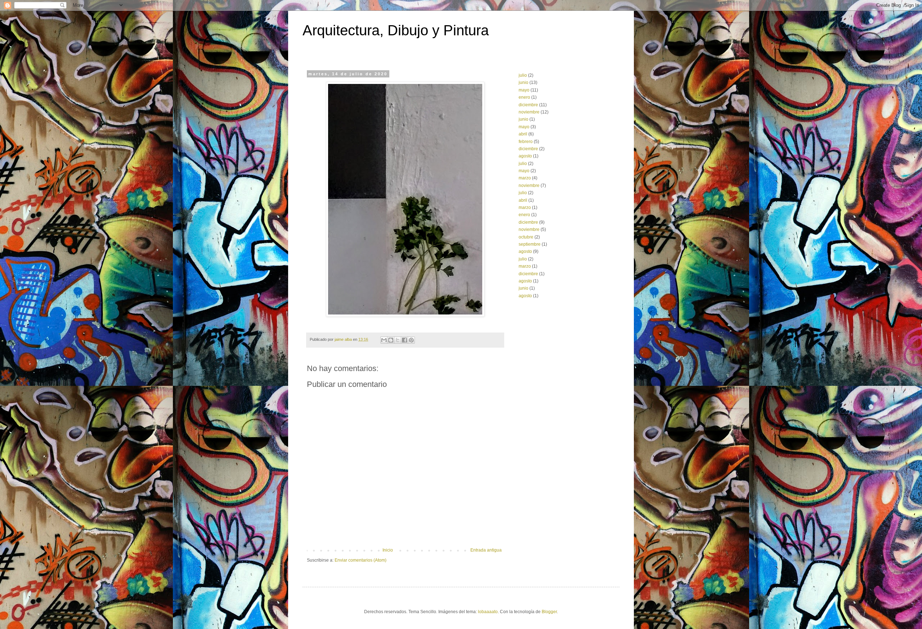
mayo (524, 90)
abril (523, 134)
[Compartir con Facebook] (404, 340)
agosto (525, 156)
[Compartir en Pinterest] (411, 340)
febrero (526, 141)
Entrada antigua (486, 550)
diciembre (528, 104)
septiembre (530, 244)
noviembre (529, 112)
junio (523, 82)
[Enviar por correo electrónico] (384, 340)
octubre (526, 237)
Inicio (387, 550)
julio (523, 75)
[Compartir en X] (397, 340)
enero (524, 97)
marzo (525, 177)
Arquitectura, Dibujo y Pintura (396, 30)
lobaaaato (488, 611)
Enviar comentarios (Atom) (360, 560)
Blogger (549, 611)
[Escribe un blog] (390, 340)
